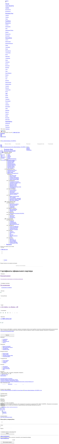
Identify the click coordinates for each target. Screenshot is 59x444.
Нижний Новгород (9, 43)
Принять (7, 335)
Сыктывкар (7, 47)
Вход (1, 417)
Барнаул (7, 32)
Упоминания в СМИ (14, 243)
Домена (8, 155)
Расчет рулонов (13, 176)
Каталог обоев (8, 143)
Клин (6, 76)
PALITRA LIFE (10, 162)
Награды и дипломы (14, 229)
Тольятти (7, 86)
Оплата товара (5, 354)
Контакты (2, 133)
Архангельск (7, 89)
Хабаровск (7, 61)
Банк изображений (13, 209)
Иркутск (7, 112)
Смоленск (7, 99)
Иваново (7, 87)
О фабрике (12, 221)
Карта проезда (3, 375)
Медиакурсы (12, 215)
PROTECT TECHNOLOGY (12, 173)
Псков (6, 48)
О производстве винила (14, 181)
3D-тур (4, 342)
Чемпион (9, 156)
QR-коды (11, 211)
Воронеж (7, 67)
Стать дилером (6, 360)
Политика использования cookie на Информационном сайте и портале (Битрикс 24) (16, 381)
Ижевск (6, 74)
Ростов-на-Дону (9, 13)
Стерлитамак (8, 52)
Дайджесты (12, 216)
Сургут (6, 39)
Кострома (7, 117)
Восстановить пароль (7, 442)
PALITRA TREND (11, 167)
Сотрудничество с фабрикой (15, 198)
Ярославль (7, 119)
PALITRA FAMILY (11, 160)
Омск (6, 71)
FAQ (9, 195)
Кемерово (7, 110)
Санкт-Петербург (9, 5)
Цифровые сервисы (12, 208)
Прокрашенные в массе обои (15, 186)
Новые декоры (10, 172)
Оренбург (7, 104)
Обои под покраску (13, 194)
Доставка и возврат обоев (8, 355)
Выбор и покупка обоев (14, 196)
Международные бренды (8, 347)
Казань (6, 97)
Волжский (7, 35)
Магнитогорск (8, 82)
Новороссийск (8, 84)
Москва (6, 0)
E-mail (13, 439)
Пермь (6, 45)
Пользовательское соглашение (6, 378)
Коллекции (8, 153)
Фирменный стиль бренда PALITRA (17, 213)
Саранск (7, 17)
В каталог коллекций (9, 150)
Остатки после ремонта (14, 178)
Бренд (7, 159)
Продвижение (11, 212)
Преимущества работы (14, 203)
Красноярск (7, 106)
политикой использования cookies (7, 331)
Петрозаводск (8, 50)
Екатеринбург (8, 121)
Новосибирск (8, 37)
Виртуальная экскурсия (14, 224)
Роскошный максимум (11, 158)
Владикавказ (7, 101)
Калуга (6, 63)
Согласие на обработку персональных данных (9, 380)
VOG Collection (10, 168)
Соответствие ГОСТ (14, 228)
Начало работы (11, 202)
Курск (6, 54)
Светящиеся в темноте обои (15, 182)
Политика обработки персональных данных (9, 379)
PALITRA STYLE (10, 165)
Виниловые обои (13, 184)
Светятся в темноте (11, 171)
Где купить (18, 143)
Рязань (6, 115)
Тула (6, 78)
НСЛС (11, 236)
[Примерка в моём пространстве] (29, 408)
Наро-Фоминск (8, 73)
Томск (6, 18)
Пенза (6, 60)
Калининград (8, 9)
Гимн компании (13, 240)
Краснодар (8, 22)
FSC (10, 233)
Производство (11, 220)
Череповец (7, 127)
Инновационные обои (10, 169)
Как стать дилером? (13, 205)
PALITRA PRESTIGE (11, 164)
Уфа (6, 93)
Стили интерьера (13, 189)
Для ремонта (5, 366)
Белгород (7, 125)
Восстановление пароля (7, 417)
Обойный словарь (13, 185)
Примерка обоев (13, 210)
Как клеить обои (13, 175)
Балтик (8, 157)
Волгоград (7, 65)
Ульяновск (7, 128)
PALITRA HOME (10, 161)
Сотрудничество (40, 143)
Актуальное (10, 237)
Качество (11, 234)
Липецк (6, 24)
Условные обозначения (14, 177)
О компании (50, 143)
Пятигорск (7, 56)
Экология (11, 231)
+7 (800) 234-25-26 (5, 318)
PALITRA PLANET (11, 163)
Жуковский (7, 123)
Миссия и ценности (13, 235)
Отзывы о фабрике (13, 241)
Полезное (28, 143)
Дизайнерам (12, 207)
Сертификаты (11, 225)
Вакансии (12, 238)
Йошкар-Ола (7, 34)
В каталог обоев (8, 149)
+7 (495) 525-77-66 (16, 132)
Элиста (6, 102)
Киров (6, 95)
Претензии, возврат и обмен (15, 199)
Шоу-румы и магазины (14, 200)
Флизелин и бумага (13, 183)
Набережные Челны (9, 30)
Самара (7, 7)
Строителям (12, 206)
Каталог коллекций (6, 346)
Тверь (6, 108)
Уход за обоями (13, 197)
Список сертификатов (14, 226)
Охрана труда (12, 232)
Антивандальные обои (14, 193)
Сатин (8, 154)
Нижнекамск (7, 26)
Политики (10, 230)
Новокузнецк (8, 41)
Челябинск (8, 20)
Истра (6, 91)
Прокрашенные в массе (12, 170)
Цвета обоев (12, 192)
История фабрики (13, 223)
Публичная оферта (6, 356)
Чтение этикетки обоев (14, 179)
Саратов (7, 15)
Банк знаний (10, 214)
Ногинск (7, 80)
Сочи (6, 69)
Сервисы (4, 362)
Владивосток (8, 11)
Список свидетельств (14, 227)
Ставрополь (7, 58)
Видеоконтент (12, 217)
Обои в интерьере (11, 188)
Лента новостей (13, 239)
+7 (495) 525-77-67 (4, 249)
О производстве (11, 180)
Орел (6, 28)
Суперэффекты (13, 187)
